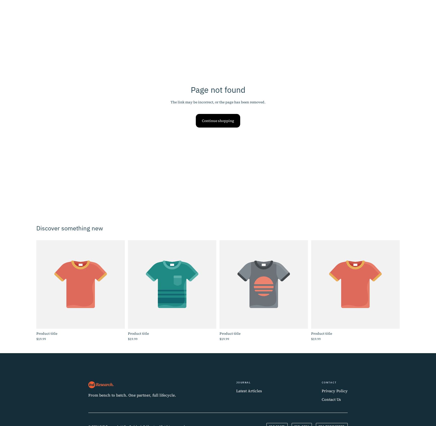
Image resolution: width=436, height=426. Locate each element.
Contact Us (331, 399)
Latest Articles (249, 390)
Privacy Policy (335, 390)
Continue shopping (218, 120)
